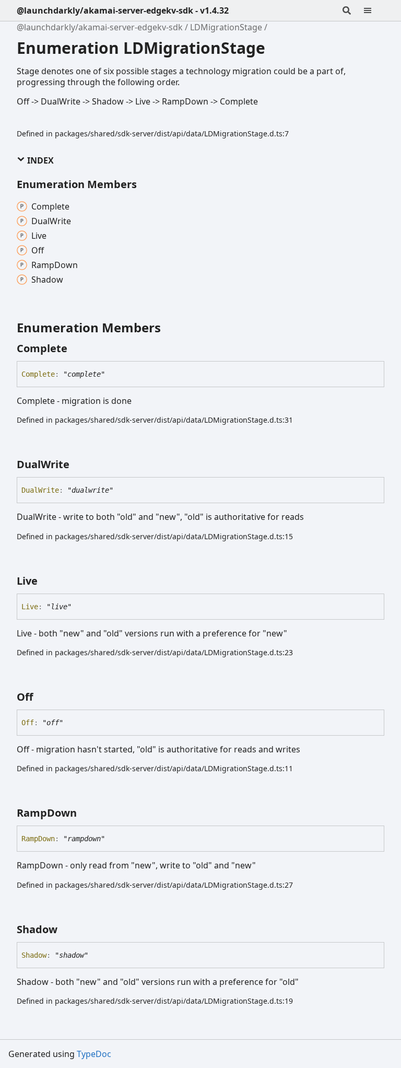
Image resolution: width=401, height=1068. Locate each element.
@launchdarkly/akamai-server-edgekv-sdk (100, 27)
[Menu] (373, 10)
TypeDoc (94, 1054)
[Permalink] (77, 348)
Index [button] (39, 160)
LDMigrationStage (226, 27)
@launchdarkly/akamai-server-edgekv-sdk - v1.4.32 (123, 10)
